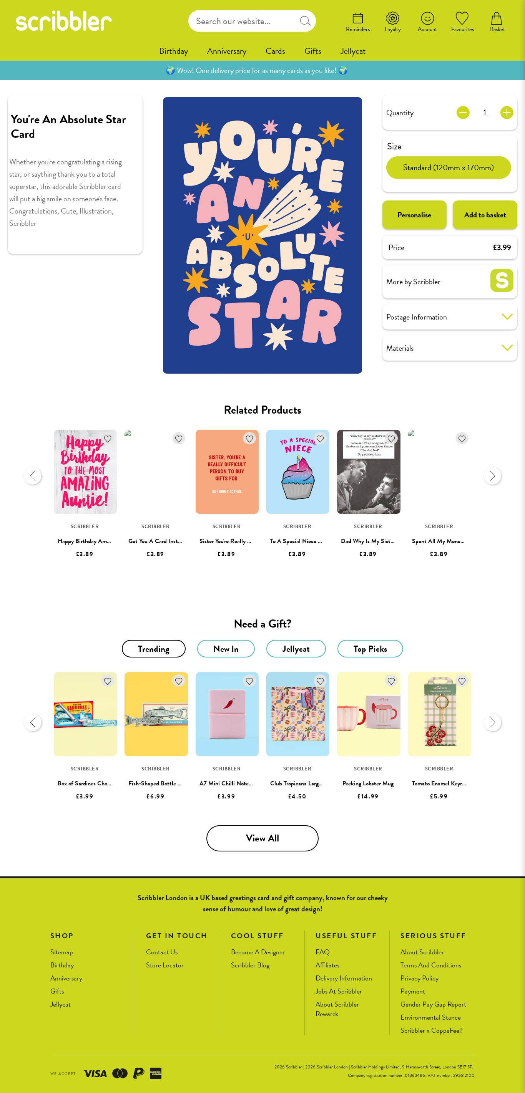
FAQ (323, 952)
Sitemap (61, 952)
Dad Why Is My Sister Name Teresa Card (391, 541)
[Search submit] (305, 21)
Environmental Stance (430, 1017)
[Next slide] (492, 476)
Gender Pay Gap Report (433, 1004)
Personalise (414, 214)
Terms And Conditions (430, 965)
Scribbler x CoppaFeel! (431, 1030)
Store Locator (165, 965)
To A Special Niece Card (300, 541)
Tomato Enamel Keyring (440, 783)
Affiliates (327, 965)
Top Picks (370, 648)
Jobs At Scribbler (339, 991)
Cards (275, 51)
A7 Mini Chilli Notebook (229, 783)
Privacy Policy (419, 978)
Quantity (400, 112)
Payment (412, 991)
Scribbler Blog (250, 965)
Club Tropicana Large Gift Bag (307, 783)
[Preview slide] (33, 476)
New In (226, 648)
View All (262, 838)
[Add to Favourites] (108, 438)
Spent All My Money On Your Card (455, 541)
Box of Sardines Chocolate (90, 783)
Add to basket (485, 214)
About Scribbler (422, 952)
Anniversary (226, 51)
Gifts (312, 51)
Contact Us (162, 952)
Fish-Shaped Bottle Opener (162, 783)
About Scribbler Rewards (337, 1009)
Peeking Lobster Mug (368, 783)
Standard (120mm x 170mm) (448, 167)
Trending (153, 648)
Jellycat (353, 51)
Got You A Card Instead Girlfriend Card (176, 541)
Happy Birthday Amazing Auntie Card (104, 541)
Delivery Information (344, 978)
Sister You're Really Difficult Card (240, 541)
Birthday (173, 51)
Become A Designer (258, 952)
